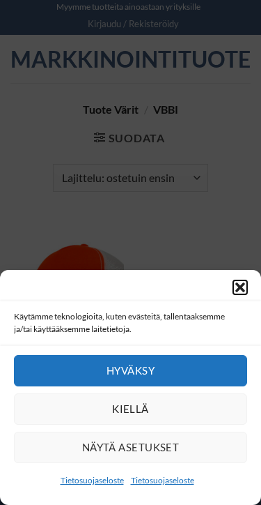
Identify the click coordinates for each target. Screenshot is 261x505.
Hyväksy (130, 370)
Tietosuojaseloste (92, 480)
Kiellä (130, 408)
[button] (240, 287)
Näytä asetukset (131, 447)
